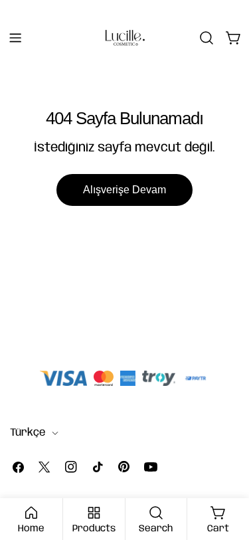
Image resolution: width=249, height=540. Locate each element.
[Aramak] (206, 38)
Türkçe (28, 432)
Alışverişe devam (124, 189)
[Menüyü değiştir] (15, 38)
